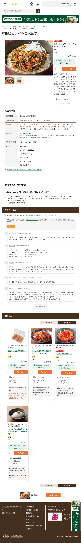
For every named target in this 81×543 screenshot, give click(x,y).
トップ (4, 26)
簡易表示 (49, 323)
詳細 (22, 398)
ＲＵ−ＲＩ (12, 288)
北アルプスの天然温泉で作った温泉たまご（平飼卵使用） (17, 431)
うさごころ (12, 246)
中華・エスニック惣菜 (39, 26)
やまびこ (11, 263)
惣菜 (26, 26)
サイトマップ (31, 522)
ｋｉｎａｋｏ (12, 233)
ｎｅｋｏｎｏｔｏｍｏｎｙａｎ (17, 277)
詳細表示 (67, 323)
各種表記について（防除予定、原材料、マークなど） (24, 170)
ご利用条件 (30, 507)
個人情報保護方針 (32, 510)
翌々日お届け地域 (27, 135)
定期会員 (12, 365)
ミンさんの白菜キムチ (64, 354)
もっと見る (39, 306)
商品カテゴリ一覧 (16, 26)
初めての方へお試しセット (11, 513)
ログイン (38, 5)
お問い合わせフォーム (32, 220)
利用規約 (29, 513)
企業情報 (51, 507)
